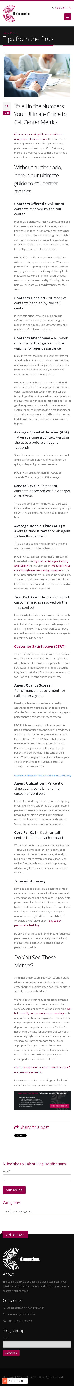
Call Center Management (19, 1211)
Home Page (9, 33)
